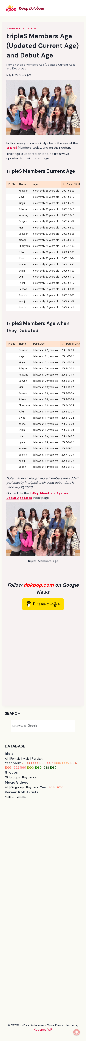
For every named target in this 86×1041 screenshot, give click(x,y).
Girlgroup (17, 787)
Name (22, 184)
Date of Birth (73, 184)
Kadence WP (43, 1029)
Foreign (37, 758)
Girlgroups (12, 777)
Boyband (32, 787)
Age (35, 184)
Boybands (29, 777)
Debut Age (39, 343)
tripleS (31, 28)
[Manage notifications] (76, 1032)
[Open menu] (77, 8)
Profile (11, 184)
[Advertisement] (43, 658)
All (6, 758)
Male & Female (15, 797)
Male (26, 758)
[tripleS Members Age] (43, 529)
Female (15, 758)
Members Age (15, 28)
